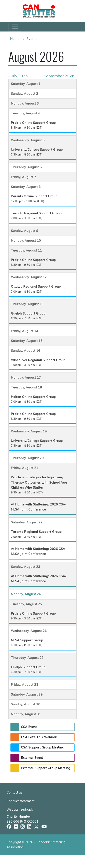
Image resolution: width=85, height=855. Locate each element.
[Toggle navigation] (14, 26)
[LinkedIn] (29, 827)
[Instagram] (22, 827)
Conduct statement (20, 801)
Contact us (14, 792)
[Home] (41, 10)
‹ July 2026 (18, 75)
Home (14, 38)
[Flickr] (16, 827)
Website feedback (20, 809)
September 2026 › (60, 75)
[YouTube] (44, 827)
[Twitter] (36, 827)
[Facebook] (9, 827)
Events (31, 38)
